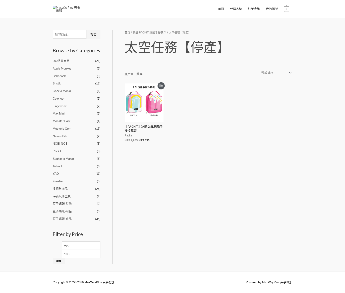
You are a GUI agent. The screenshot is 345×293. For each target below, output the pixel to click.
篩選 (58, 261)
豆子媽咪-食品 (62, 218)
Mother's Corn (62, 128)
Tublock (58, 166)
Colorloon (59, 98)
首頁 (221, 9)
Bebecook (59, 76)
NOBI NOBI (60, 143)
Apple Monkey (62, 68)
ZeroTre (58, 181)
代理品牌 (236, 9)
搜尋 (93, 34)
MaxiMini (58, 113)
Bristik (57, 83)
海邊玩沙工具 (62, 196)
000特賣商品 (61, 61)
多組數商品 (60, 188)
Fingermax (60, 106)
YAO (56, 173)
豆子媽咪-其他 (62, 203)
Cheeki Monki (62, 91)
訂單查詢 (254, 9)
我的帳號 (272, 9)
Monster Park (61, 121)
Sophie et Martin (63, 158)
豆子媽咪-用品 (62, 211)
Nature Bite (60, 136)
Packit (57, 151)
